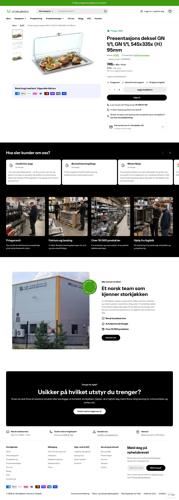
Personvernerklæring (80, 493)
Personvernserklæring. (141, 477)
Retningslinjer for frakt (131, 493)
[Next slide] (170, 153)
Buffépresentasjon (142, 55)
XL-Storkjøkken (19, 493)
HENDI (116, 55)
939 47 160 (68, 435)
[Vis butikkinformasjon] (163, 127)
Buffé (22, 25)
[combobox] (72, 11)
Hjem (14, 25)
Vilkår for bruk (157, 474)
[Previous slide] (163, 153)
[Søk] (105, 11)
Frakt (116, 71)
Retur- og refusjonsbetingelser (105, 493)
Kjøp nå (137, 97)
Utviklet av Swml (166, 493)
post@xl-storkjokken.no (107, 435)
